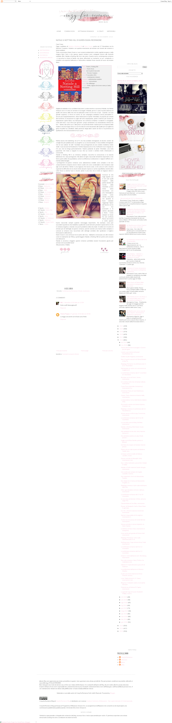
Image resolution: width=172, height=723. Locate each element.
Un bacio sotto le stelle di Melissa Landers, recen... (131, 454)
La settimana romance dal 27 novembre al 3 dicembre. (133, 373)
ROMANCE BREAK (46, 57)
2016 (121, 340)
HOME (59, 31)
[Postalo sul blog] (67, 288)
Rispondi (63, 308)
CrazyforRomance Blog (63, 701)
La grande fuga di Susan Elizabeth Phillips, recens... (132, 592)
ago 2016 (124, 602)
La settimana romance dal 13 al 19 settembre (137, 240)
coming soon (69, 31)
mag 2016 (124, 611)
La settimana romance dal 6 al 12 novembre (131, 547)
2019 (121, 331)
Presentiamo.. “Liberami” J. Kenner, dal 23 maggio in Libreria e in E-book (135, 255)
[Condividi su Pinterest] (72, 288)
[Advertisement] (84, 272)
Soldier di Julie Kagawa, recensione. (132, 356)
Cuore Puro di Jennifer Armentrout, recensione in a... (132, 387)
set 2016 (124, 600)
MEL (61, 302)
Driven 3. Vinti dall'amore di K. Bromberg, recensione (133, 556)
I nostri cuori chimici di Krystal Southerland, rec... (130, 353)
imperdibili (111, 31)
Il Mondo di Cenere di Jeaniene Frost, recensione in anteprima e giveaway (136, 269)
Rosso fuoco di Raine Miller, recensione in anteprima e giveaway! (135, 284)
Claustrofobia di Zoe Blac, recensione (132, 503)
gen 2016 (124, 622)
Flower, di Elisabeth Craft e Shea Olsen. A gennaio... (133, 507)
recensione (86, 291)
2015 (121, 625)
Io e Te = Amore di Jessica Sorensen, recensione (132, 511)
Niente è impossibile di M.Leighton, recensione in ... (132, 516)
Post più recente (61, 351)
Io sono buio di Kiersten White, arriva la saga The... (133, 500)
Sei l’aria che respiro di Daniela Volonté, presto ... (133, 445)
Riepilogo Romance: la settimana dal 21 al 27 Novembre (133, 364)
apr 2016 (124, 614)
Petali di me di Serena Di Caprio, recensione (131, 588)
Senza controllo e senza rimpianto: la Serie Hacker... (132, 525)
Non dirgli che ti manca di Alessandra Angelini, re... (132, 481)
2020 (121, 329)
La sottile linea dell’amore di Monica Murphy (132, 570)
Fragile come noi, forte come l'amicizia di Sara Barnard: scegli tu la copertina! (137, 185)
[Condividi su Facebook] (70, 288)
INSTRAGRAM (44, 50)
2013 (121, 631)
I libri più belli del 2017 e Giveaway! (131, 198)
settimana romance (86, 31)
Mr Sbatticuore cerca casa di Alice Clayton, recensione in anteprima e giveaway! (136, 312)
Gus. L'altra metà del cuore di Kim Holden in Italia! (134, 463)
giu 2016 (124, 608)
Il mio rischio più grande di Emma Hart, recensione (133, 534)
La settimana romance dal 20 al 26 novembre (132, 418)
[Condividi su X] (69, 288)
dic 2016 (124, 342)
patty (122, 665)
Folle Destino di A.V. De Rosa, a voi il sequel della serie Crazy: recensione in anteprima (136, 298)
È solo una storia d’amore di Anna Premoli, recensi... (131, 574)
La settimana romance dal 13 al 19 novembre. (132, 495)
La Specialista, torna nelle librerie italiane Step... (134, 400)
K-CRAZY (100, 31)
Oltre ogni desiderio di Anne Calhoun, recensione (132, 490)
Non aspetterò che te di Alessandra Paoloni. (132, 477)
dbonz (123, 662)
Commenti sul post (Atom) (70, 354)
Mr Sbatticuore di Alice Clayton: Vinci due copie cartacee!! (137, 226)
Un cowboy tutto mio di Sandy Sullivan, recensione (133, 382)
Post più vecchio (107, 351)
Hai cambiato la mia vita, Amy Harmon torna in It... (133, 432)
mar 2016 (124, 616)
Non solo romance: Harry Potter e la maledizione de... (132, 561)
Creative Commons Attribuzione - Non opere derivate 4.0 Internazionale (109, 701)
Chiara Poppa (65, 314)
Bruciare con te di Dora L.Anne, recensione (131, 378)
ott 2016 (124, 597)
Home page (84, 351)
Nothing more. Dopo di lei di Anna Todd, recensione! (133, 543)
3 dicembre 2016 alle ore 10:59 (74, 302)
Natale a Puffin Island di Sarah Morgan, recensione (133, 468)
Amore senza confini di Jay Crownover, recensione (133, 414)
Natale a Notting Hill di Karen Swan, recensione (132, 427)
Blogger (112, 693)
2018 (121, 334)
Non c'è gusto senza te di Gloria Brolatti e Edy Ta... (133, 360)
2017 (121, 337)
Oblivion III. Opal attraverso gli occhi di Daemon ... (133, 565)
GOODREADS (44, 53)
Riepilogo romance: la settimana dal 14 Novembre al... (133, 409)
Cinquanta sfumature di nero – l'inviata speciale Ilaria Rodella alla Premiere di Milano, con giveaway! (136, 211)
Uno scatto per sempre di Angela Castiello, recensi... (131, 473)
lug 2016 (124, 605)
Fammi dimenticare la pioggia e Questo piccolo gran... (133, 348)
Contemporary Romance (69, 291)
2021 (121, 326)
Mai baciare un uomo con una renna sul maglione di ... (133, 369)
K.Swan (80, 291)
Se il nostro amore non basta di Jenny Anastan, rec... (133, 405)
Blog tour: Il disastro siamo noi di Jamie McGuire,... (133, 583)
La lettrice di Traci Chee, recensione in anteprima (133, 529)
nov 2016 (124, 345)
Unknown (124, 660)
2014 (121, 628)
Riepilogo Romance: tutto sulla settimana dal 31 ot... (130, 538)
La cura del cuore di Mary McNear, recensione (132, 423)
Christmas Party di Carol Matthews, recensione (132, 391)
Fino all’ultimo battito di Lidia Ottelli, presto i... (132, 437)
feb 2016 (124, 619)
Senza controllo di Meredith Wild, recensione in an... (131, 459)
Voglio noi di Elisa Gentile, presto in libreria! (132, 441)
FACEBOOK (44, 55)
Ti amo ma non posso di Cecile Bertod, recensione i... (133, 520)
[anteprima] (132, 141)
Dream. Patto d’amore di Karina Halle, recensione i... (133, 396)
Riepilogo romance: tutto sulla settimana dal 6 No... (134, 486)
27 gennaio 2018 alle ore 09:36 (80, 314)
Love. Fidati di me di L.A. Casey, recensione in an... (131, 579)
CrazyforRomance (126, 657)
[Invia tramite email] (65, 288)
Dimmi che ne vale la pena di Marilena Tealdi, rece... (133, 450)
